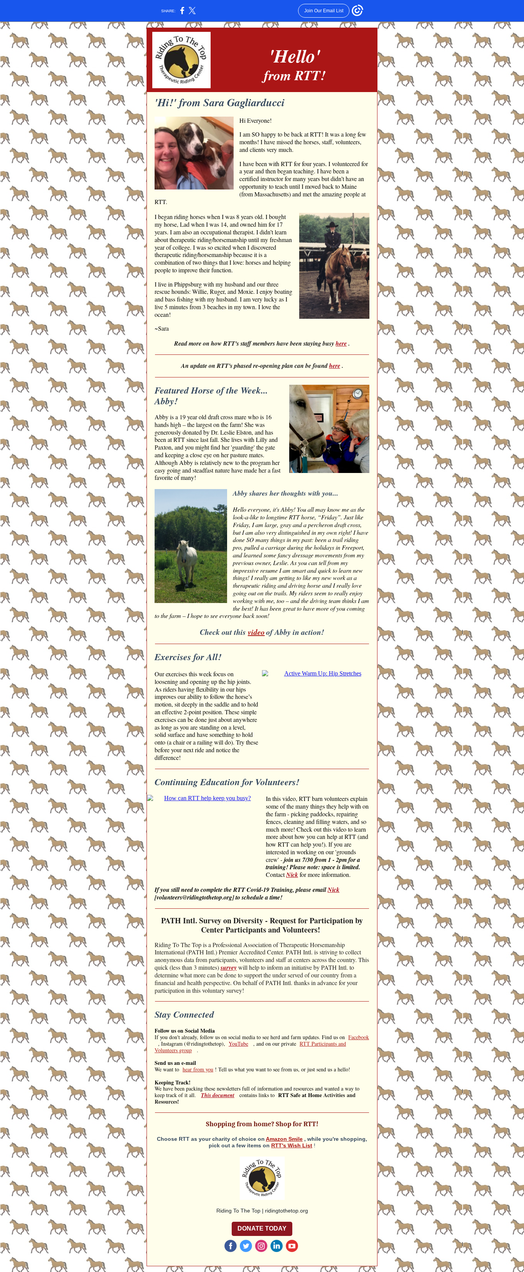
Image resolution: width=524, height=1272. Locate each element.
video (256, 631)
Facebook (358, 1037)
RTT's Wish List (291, 1145)
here (341, 343)
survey (229, 967)
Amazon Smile (284, 1139)
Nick (292, 874)
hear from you (198, 1069)
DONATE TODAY (262, 1228)
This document (217, 1095)
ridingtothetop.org (286, 1211)
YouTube (238, 1043)
